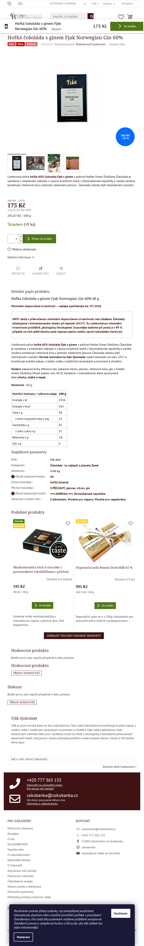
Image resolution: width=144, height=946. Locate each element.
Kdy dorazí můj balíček (22, 871)
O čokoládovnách (19, 855)
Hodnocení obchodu (21, 876)
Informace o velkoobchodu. (42, 803)
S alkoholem (58, 499)
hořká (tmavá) (59, 482)
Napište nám (16, 849)
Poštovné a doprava (63, 3)
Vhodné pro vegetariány (110, 499)
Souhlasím (121, 913)
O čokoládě (15, 865)
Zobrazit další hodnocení (118, 766)
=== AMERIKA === (61, 494)
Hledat (91, 16)
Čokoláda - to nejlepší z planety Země (74, 465)
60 (52, 476)
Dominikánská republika (89, 494)
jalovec (71, 488)
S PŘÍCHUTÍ (57, 488)
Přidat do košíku (42, 238)
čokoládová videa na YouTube (100, 853)
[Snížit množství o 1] (21, 241)
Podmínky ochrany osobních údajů (29, 897)
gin (88, 488)
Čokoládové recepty (20, 881)
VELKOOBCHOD (18, 844)
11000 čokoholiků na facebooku (102, 841)
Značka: (117, 44)
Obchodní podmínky (21, 892)
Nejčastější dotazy (19, 860)
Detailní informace (19, 257)
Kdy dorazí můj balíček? (40, 788)
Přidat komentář (22, 702)
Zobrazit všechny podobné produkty (74, 635)
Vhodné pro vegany (80, 499)
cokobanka (88, 847)
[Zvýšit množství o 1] (21, 236)
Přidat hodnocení (26, 673)
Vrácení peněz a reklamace (24, 886)
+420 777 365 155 (44, 780)
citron (81, 488)
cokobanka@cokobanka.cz (52, 795)
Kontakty (13, 834)
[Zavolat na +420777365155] (13, 3)
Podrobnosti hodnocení (91, 44)
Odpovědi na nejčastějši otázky (45, 785)
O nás (11, 839)
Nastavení (23, 937)
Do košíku (129, 26)
